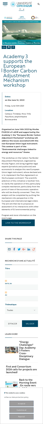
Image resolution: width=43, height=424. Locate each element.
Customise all (21, 410)
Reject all (21, 417)
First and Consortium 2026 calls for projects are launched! (21, 369)
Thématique (10, 304)
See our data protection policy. (17, 397)
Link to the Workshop (18, 222)
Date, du (8, 283)
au (6, 295)
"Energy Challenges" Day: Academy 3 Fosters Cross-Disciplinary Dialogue (27, 350)
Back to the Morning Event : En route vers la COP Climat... (27, 385)
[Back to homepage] (21, 4)
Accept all (21, 404)
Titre (7, 268)
